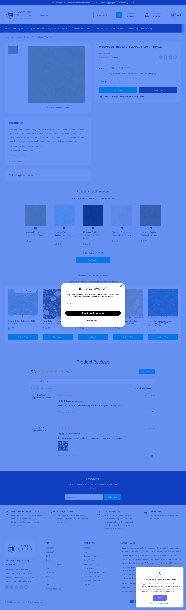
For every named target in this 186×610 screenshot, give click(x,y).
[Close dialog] (121, 285)
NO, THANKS (93, 321)
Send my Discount (93, 313)
